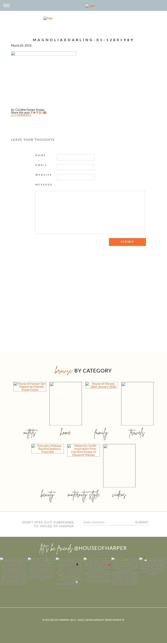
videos (119, 494)
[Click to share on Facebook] (31, 112)
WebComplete (115, 619)
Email (41, 165)
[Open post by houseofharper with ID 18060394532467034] (42, 571)
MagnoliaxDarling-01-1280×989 (83, 40)
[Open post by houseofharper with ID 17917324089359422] (97, 571)
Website (43, 174)
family (101, 432)
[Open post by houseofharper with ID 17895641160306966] (153, 571)
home (65, 432)
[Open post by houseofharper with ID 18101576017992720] (125, 571)
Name (40, 155)
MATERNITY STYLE (83, 494)
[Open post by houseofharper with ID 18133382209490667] (70, 571)
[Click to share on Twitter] (34, 112)
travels (137, 432)
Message (44, 184)
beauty (47, 494)
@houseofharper (100, 548)
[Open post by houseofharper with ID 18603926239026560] (14, 571)
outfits (30, 432)
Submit (142, 522)
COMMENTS (22, 115)
